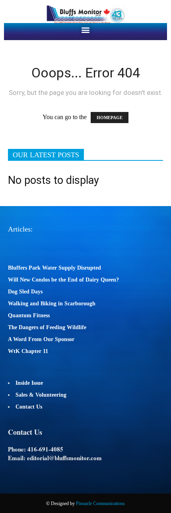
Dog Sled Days (25, 292)
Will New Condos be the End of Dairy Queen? (63, 280)
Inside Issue (29, 383)
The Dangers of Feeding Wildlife (47, 327)
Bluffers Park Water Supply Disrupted (54, 268)
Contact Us (29, 407)
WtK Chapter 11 (28, 351)
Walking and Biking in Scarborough (51, 304)
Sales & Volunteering (41, 395)
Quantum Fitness (29, 315)
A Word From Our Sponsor (41, 339)
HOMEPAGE (109, 117)
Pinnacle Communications (100, 503)
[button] (85, 29)
